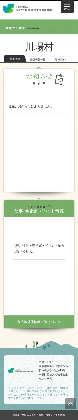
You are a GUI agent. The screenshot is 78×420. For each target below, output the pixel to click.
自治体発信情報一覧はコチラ (39, 322)
